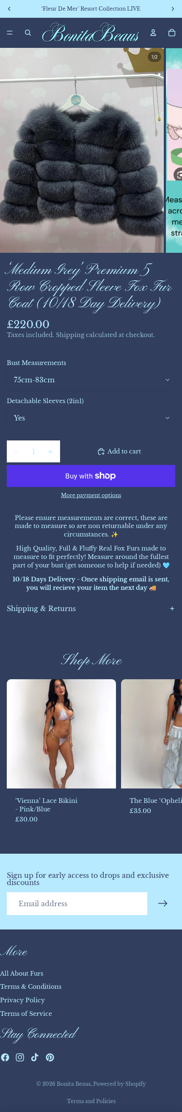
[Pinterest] (50, 1057)
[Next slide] (166, 756)
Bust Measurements (36, 363)
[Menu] (9, 32)
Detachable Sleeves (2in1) (45, 401)
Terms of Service (26, 1014)
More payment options (91, 495)
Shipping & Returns (41, 608)
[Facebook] (5, 1057)
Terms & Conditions (30, 986)
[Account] (153, 32)
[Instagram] (20, 1057)
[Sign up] (163, 903)
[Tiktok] (35, 1057)
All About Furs (21, 973)
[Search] (28, 32)
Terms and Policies (91, 1101)
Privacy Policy (22, 1000)
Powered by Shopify (119, 1084)
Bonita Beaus (74, 1084)
